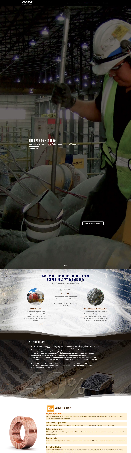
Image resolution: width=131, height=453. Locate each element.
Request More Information (93, 223)
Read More (34, 148)
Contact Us (106, 3)
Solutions (86, 3)
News (75, 3)
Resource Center (95, 3)
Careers (80, 3)
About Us (69, 3)
